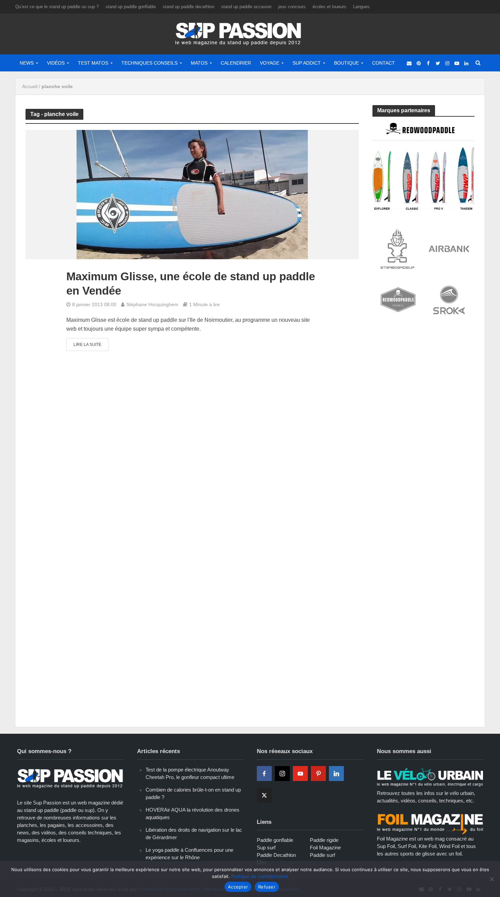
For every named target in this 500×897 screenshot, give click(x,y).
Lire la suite (87, 344)
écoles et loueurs (329, 6)
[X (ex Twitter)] (264, 795)
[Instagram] (282, 773)
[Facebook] (264, 773)
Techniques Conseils (149, 63)
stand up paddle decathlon (188, 6)
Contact (383, 63)
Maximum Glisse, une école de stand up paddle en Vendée (190, 283)
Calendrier (236, 63)
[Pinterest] (318, 773)
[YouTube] (300, 773)
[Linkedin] (336, 773)
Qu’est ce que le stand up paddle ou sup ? (57, 6)
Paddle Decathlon (276, 855)
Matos (199, 63)
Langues (361, 6)
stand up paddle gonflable (130, 6)
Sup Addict (307, 63)
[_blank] (409, 63)
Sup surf (266, 847)
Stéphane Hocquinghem (152, 304)
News (27, 63)
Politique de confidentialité (259, 876)
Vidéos (56, 63)
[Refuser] (491, 879)
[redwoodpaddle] (423, 166)
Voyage (269, 63)
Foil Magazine (325, 847)
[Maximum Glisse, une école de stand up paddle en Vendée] (192, 194)
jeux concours (292, 6)
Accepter (238, 887)
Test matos (93, 63)
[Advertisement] (423, 381)
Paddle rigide (324, 840)
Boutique (346, 63)
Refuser (267, 887)
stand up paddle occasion (246, 6)
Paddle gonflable (275, 840)
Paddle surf (322, 855)
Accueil (29, 86)
